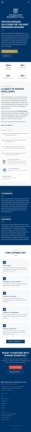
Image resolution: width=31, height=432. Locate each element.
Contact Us (6, 56)
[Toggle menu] (28, 2)
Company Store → (5, 419)
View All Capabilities (14, 341)
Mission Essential (8, 51)
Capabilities (3, 403)
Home (2, 396)
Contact (3, 407)
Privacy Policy (15, 428)
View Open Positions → (6, 417)
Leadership (3, 401)
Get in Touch (16, 367)
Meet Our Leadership (6, 125)
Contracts (3, 405)
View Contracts (15, 372)
